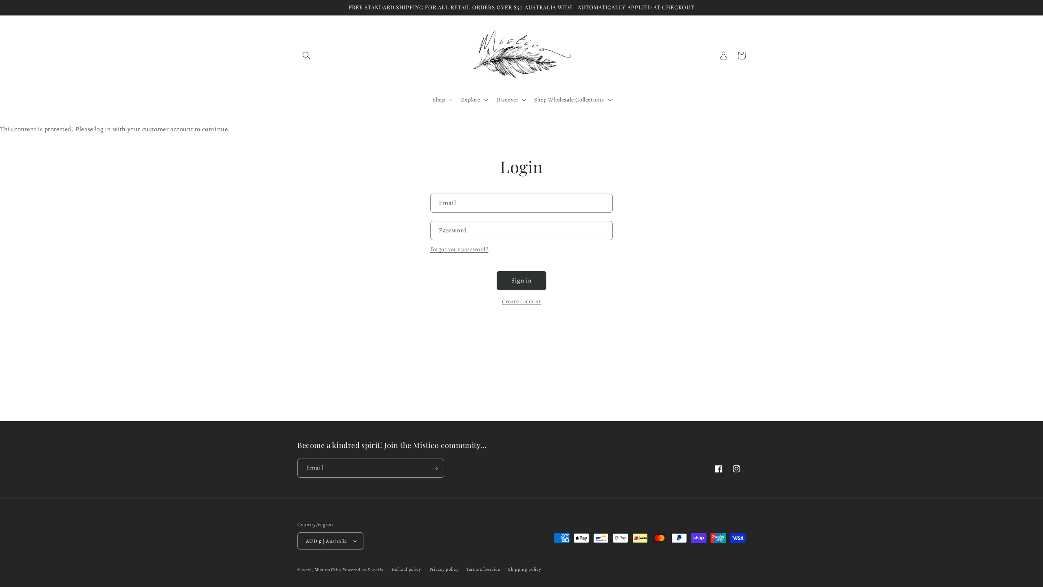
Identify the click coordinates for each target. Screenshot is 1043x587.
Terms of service (483, 569)
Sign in (521, 280)
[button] (306, 55)
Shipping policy (524, 569)
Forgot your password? (459, 249)
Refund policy (406, 569)
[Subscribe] (435, 468)
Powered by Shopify (363, 570)
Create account (521, 301)
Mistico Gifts (328, 570)
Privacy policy (444, 569)
